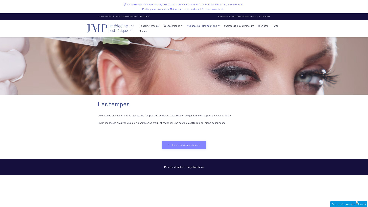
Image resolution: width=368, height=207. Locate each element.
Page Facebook (195, 166)
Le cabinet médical (149, 25)
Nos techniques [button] (171, 25)
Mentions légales (173, 166)
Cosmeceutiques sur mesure (239, 25)
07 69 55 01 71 (143, 16)
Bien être (263, 25)
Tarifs (275, 25)
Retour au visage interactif (186, 144)
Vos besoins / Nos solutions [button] (202, 25)
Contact (143, 30)
